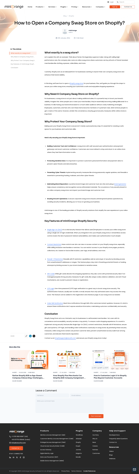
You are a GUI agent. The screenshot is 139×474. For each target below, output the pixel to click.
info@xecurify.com (19, 443)
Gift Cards (50, 274)
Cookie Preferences (89, 471)
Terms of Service (76, 471)
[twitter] (34, 336)
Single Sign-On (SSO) (54, 230)
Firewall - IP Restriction (55, 259)
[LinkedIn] (10, 457)
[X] (17, 457)
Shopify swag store (76, 83)
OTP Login (50, 288)
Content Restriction (54, 244)
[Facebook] (20, 457)
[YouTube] (13, 457)
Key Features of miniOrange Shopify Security (24, 64)
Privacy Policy (65, 471)
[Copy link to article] (26, 336)
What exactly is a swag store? (20, 53)
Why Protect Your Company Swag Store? (24, 60)
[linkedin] (30, 336)
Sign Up (114, 7)
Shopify (71, 16)
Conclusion (14, 68)
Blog (64, 16)
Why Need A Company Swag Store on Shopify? (24, 57)
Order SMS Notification (55, 303)
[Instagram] (24, 457)
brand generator (120, 184)
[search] (118, 2)
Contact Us (128, 7)
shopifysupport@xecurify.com (65, 338)
